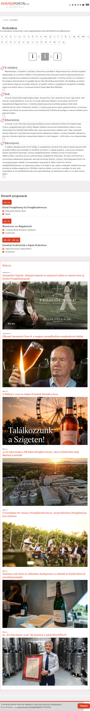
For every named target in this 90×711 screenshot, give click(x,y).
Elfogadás (84, 706)
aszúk (45, 156)
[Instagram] (80, 5)
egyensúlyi (37, 124)
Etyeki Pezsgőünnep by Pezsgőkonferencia (24, 207)
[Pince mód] (70, 5)
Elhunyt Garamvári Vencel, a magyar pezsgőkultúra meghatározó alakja (42, 335)
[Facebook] (78, 5)
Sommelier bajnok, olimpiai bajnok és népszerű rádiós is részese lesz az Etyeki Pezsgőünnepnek (43, 276)
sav (16, 124)
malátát (59, 84)
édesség (21, 124)
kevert (36, 74)
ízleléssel (16, 98)
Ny (83, 36)
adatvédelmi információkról (29, 707)
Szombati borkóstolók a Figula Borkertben (24, 245)
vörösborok (45, 107)
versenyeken (8, 162)
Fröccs (6, 265)
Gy (45, 36)
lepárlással (45, 78)
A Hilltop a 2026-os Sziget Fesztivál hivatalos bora (30, 393)
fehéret (52, 159)
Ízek (7, 94)
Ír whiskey (11, 67)
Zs (63, 42)
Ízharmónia (12, 120)
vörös (20, 133)
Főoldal (5, 20)
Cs (19, 36)
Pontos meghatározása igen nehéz (17, 127)
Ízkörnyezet (12, 143)
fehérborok (35, 104)
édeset (66, 159)
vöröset (59, 159)
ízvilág (34, 147)
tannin (29, 124)
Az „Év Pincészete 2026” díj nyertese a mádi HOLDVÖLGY (34, 633)
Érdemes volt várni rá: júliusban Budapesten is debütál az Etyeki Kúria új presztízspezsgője (43, 574)
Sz (28, 42)
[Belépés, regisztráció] (72, 5)
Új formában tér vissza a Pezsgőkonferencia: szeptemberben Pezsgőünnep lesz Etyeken (44, 513)
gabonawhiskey (74, 74)
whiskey (31, 71)
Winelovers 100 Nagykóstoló (17, 226)
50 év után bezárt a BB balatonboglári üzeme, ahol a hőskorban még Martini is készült (40, 452)
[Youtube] (83, 5)
